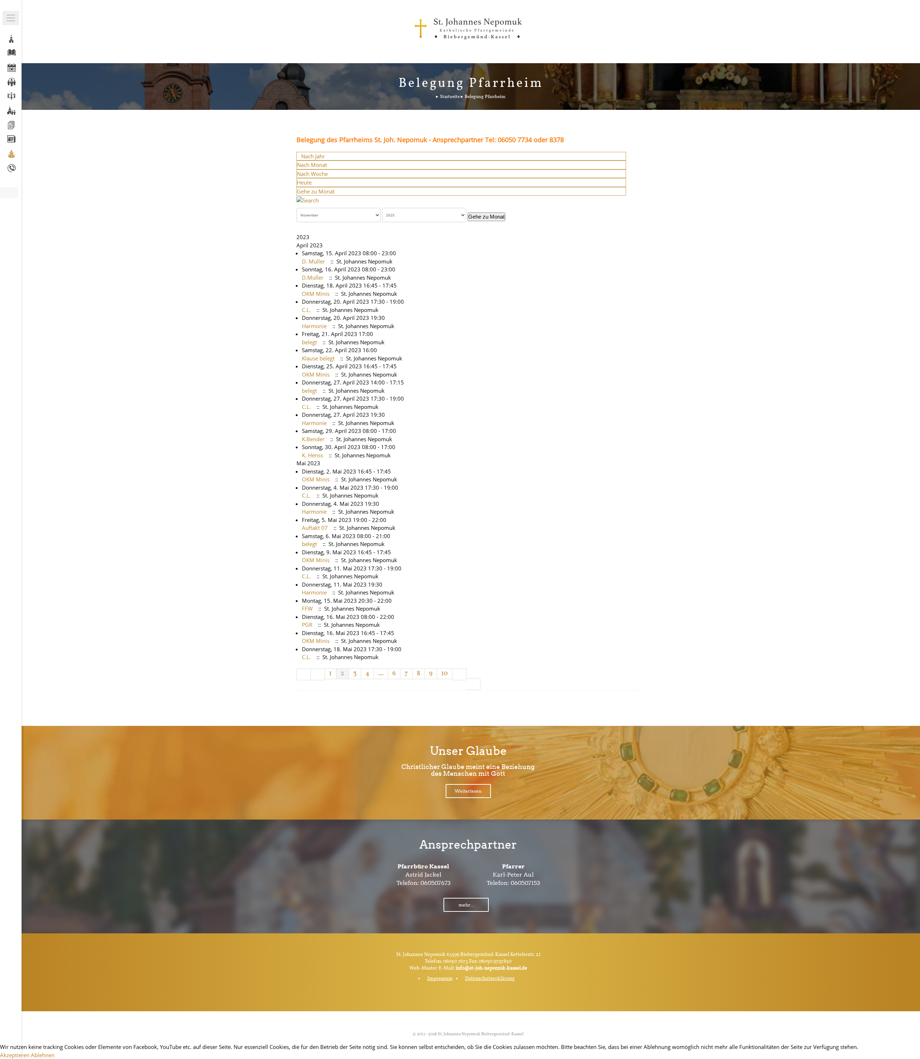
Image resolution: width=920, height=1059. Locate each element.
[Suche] (307, 199)
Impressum (439, 978)
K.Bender (313, 439)
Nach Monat (312, 164)
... (380, 673)
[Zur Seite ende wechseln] (473, 684)
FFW (307, 608)
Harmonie (314, 326)
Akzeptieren (14, 1055)
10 (444, 673)
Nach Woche (312, 173)
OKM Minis (316, 293)
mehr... (466, 905)
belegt (309, 342)
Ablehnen (43, 1055)
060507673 (435, 883)
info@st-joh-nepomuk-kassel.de (491, 968)
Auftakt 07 (315, 527)
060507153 (525, 883)
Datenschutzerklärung (490, 978)
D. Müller (313, 261)
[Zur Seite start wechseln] (303, 674)
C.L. (306, 309)
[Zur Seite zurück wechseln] (318, 674)
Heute (304, 182)
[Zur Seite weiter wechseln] (459, 674)
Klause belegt (318, 358)
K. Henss (312, 455)
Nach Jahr (313, 156)
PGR (307, 624)
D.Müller (312, 277)
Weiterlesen (468, 791)
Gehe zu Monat (316, 191)
